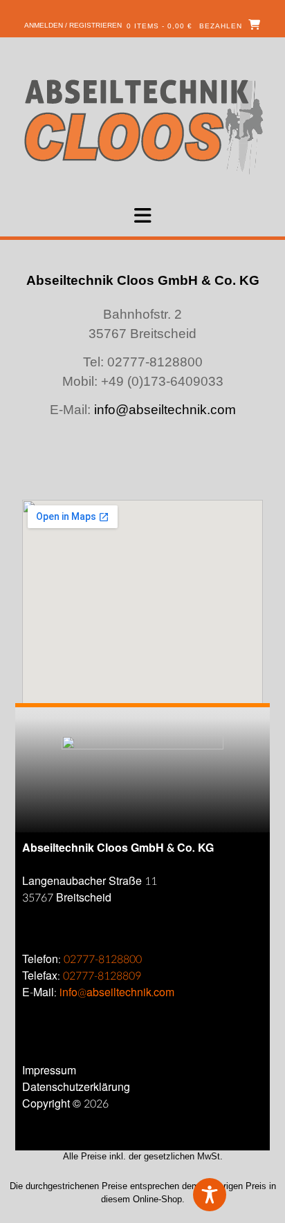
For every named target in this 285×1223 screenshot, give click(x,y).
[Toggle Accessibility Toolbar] (233, 1195)
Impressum (49, 1071)
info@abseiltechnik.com (165, 409)
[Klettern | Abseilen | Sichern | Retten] (143, 125)
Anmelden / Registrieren (73, 25)
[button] (142, 215)
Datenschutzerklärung (76, 1087)
